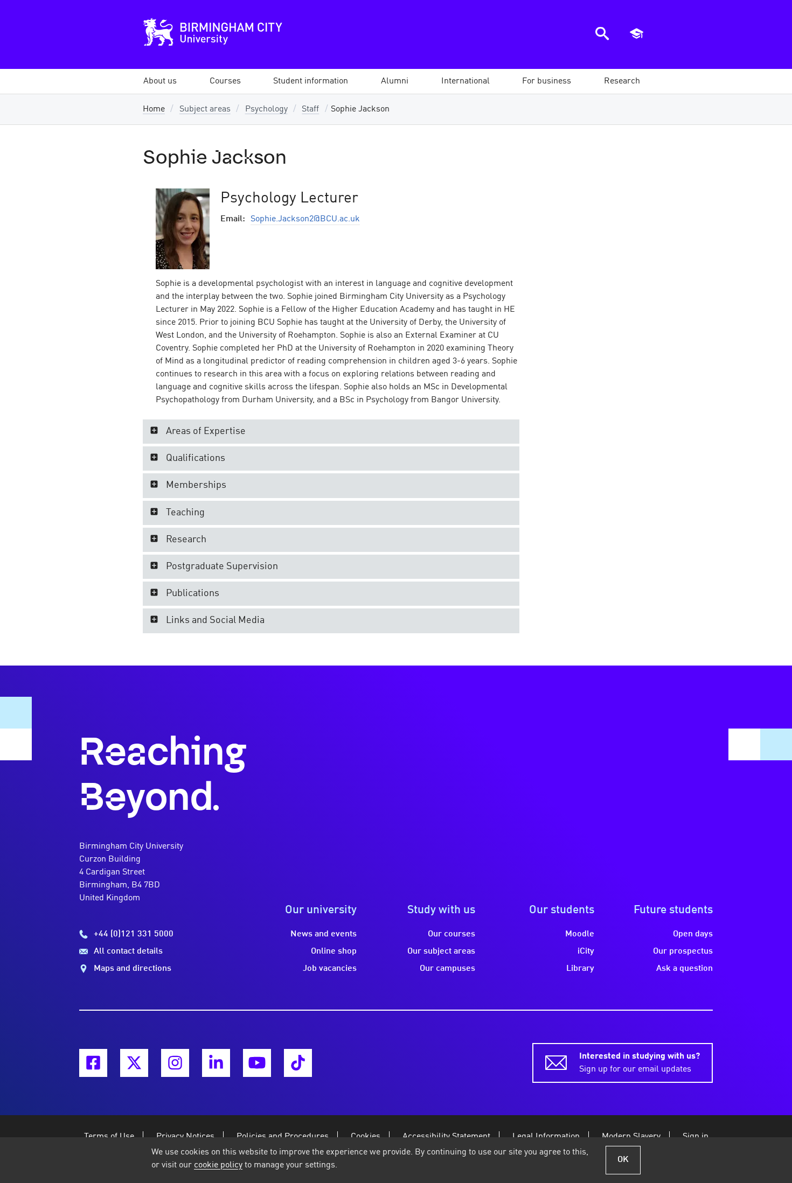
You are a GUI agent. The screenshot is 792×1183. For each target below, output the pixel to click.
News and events (323, 934)
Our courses (451, 934)
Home (154, 109)
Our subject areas (441, 951)
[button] (160, 81)
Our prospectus (683, 951)
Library (580, 968)
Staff (310, 109)
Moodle (579, 934)
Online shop (334, 951)
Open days (693, 934)
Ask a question (684, 968)
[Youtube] (257, 1063)
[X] (134, 1063)
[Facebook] (93, 1063)
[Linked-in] (216, 1063)
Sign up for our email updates (639, 1063)
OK (623, 1160)
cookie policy (218, 1165)
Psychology (266, 109)
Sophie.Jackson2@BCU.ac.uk (305, 219)
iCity (586, 951)
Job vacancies (330, 968)
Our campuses (447, 968)
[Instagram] (175, 1063)
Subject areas (205, 109)
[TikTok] (298, 1063)
